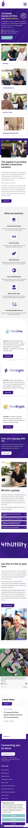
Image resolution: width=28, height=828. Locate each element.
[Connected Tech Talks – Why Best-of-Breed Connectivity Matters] (14, 723)
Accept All (13, 823)
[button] (25, 4)
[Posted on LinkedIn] (26, 683)
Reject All (13, 819)
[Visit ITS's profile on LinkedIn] (2, 684)
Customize (13, 815)
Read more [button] (3, 681)
